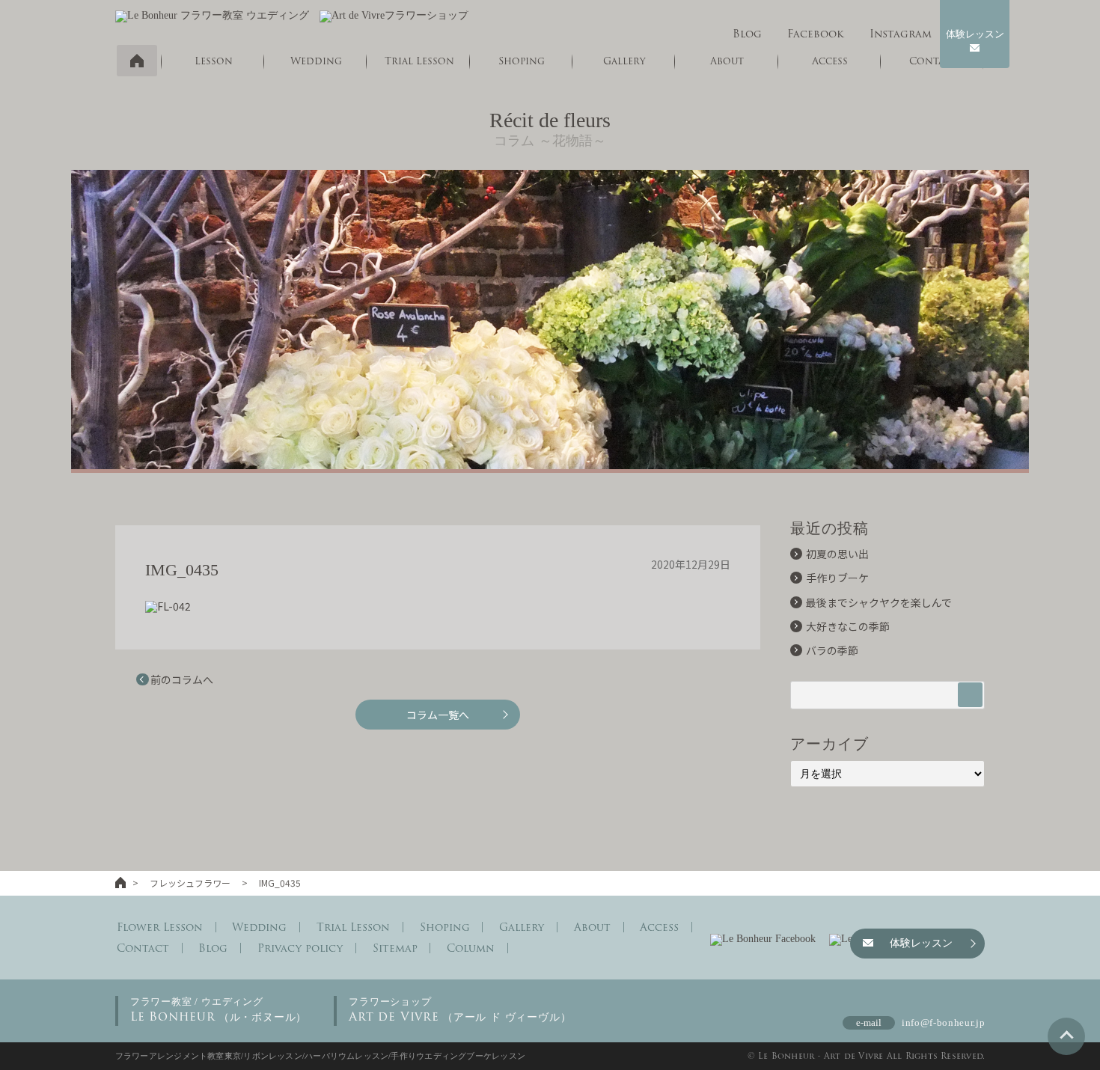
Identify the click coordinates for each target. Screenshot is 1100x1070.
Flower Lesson (160, 927)
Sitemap (395, 948)
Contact (143, 948)
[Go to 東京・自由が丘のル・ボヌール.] (120, 882)
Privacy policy (300, 948)
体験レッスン (975, 34)
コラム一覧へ (437, 714)
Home (137, 60)
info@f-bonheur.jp (943, 1022)
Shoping (521, 61)
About (592, 927)
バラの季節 (832, 650)
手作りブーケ (837, 577)
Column (471, 948)
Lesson (214, 61)
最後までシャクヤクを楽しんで (879, 602)
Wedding (316, 61)
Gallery (624, 61)
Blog (747, 33)
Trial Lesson (419, 61)
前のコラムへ (181, 679)
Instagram (900, 33)
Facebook (815, 33)
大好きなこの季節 (848, 626)
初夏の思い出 (837, 553)
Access (659, 927)
